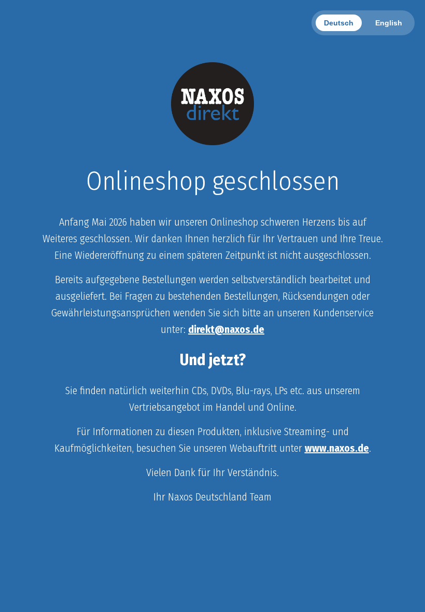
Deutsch (338, 23)
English (388, 23)
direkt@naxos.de (226, 329)
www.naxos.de (337, 448)
